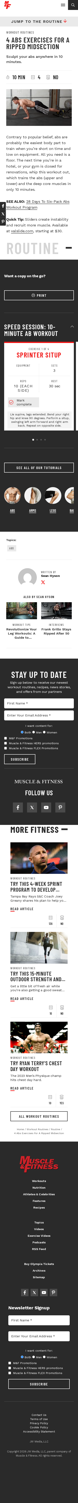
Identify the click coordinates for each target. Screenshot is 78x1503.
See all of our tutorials (39, 467)
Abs (11, 548)
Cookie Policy (39, 1427)
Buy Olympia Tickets (39, 1264)
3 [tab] (41, 439)
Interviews (56, 624)
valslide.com (22, 231)
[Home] (7, 7)
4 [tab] (45, 439)
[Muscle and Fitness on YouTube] (46, 807)
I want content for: (38, 725)
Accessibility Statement (39, 1431)
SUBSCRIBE (20, 759)
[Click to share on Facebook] (3, 206)
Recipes (39, 1207)
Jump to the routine (36, 21)
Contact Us (39, 1415)
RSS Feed (39, 1249)
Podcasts (39, 1242)
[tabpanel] (39, 386)
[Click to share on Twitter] (3, 214)
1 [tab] (33, 440)
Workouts (39, 1181)
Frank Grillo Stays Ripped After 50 (56, 631)
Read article (22, 909)
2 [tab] (37, 439)
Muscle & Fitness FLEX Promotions (33, 748)
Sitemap (39, 1277)
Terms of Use (39, 1419)
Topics (39, 1222)
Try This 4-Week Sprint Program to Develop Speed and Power (36, 889)
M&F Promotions (20, 738)
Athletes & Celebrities (39, 1194)
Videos (39, 1229)
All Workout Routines (39, 1116)
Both (28, 732)
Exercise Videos (39, 1235)
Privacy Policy (39, 1423)
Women (52, 732)
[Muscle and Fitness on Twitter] (32, 807)
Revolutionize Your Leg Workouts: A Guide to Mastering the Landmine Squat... (21, 637)
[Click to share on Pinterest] (3, 222)
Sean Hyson (50, 576)
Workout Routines (20, 32)
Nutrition (39, 1187)
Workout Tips (21, 624)
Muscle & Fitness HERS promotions (34, 743)
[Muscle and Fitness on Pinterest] (60, 807)
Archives (39, 1270)
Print (42, 295)
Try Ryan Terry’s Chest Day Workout (36, 1066)
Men (39, 732)
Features (39, 1201)
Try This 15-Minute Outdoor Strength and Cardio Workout (36, 979)
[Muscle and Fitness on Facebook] (18, 807)
